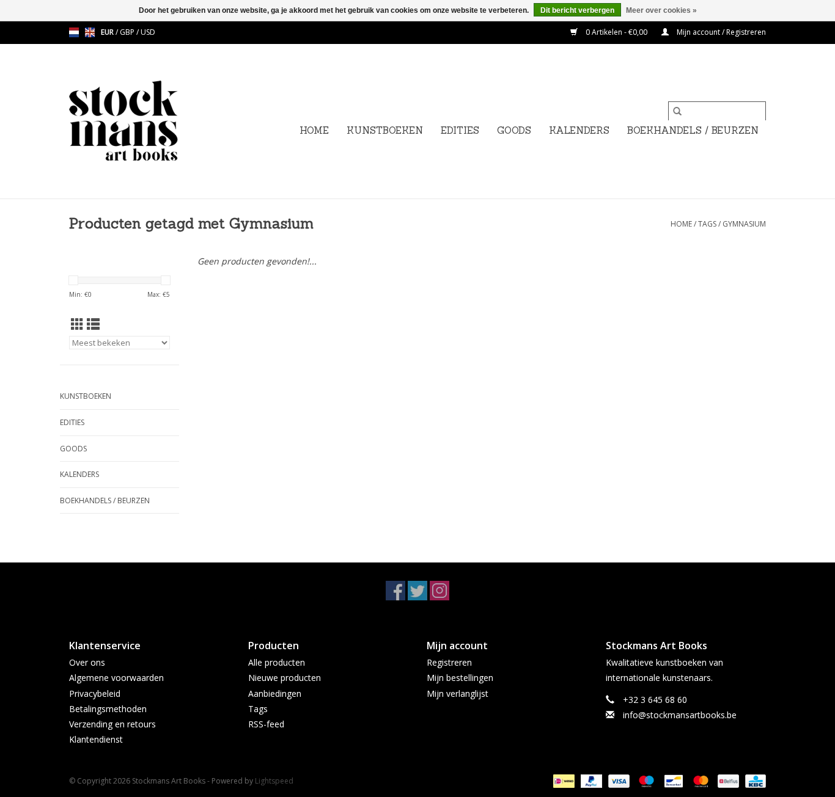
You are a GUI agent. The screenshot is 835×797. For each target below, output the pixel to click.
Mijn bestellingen (460, 677)
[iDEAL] (562, 781)
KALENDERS (579, 130)
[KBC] (753, 781)
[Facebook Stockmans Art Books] (395, 590)
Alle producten (276, 662)
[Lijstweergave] (93, 324)
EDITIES (460, 130)
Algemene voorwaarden (116, 677)
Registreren (449, 662)
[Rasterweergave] (77, 324)
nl (74, 32)
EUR (108, 32)
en (90, 32)
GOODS (514, 130)
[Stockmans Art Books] (144, 121)
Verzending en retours (112, 724)
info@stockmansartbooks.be (680, 715)
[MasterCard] (699, 781)
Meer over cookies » (661, 10)
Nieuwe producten (284, 677)
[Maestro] (645, 781)
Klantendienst (96, 739)
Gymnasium (744, 224)
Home (314, 130)
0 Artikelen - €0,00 (616, 32)
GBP (128, 32)
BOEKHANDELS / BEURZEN (693, 130)
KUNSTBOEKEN (385, 130)
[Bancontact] (672, 781)
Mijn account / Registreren (720, 32)
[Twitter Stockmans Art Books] (417, 590)
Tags (707, 224)
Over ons (87, 662)
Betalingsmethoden (108, 709)
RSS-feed (266, 724)
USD (148, 32)
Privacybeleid (94, 693)
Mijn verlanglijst (457, 693)
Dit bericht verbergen (577, 10)
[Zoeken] (677, 111)
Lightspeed (274, 781)
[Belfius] (726, 781)
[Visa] (617, 781)
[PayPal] (590, 781)
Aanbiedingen (274, 693)
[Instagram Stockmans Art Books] (439, 590)
